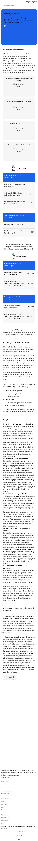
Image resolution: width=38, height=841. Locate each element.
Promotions (4, 798)
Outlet (3, 807)
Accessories (4, 785)
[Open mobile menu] (2, 2)
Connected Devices (7, 791)
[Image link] (10, 700)
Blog (2, 814)
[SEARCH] (37, 4)
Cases (3, 788)
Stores (3, 801)
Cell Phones (4, 781)
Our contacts (5, 804)
